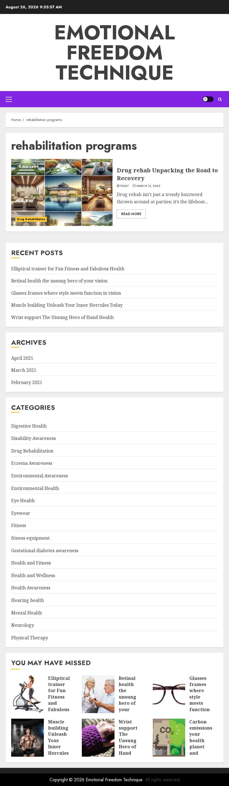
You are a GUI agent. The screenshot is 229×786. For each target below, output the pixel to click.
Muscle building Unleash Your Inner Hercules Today (67, 305)
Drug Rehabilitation (31, 219)
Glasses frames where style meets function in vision (66, 293)
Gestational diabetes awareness (44, 550)
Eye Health (23, 500)
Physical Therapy (29, 638)
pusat (124, 186)
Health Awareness (30, 588)
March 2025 (23, 370)
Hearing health (27, 600)
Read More (131, 213)
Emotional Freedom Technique (114, 52)
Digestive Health (29, 426)
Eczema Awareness (31, 463)
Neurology (22, 625)
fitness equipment (30, 538)
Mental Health (26, 613)
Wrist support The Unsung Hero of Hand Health (62, 317)
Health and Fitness (31, 563)
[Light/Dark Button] (208, 99)
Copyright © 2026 (67, 780)
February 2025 (26, 382)
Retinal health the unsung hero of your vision (59, 281)
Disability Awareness (33, 438)
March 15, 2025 (148, 186)
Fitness (18, 525)
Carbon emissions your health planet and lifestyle (200, 740)
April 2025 (22, 358)
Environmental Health (35, 488)
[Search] (219, 99)
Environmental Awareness (39, 476)
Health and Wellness (33, 575)
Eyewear (20, 513)
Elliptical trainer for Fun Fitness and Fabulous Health (67, 269)
